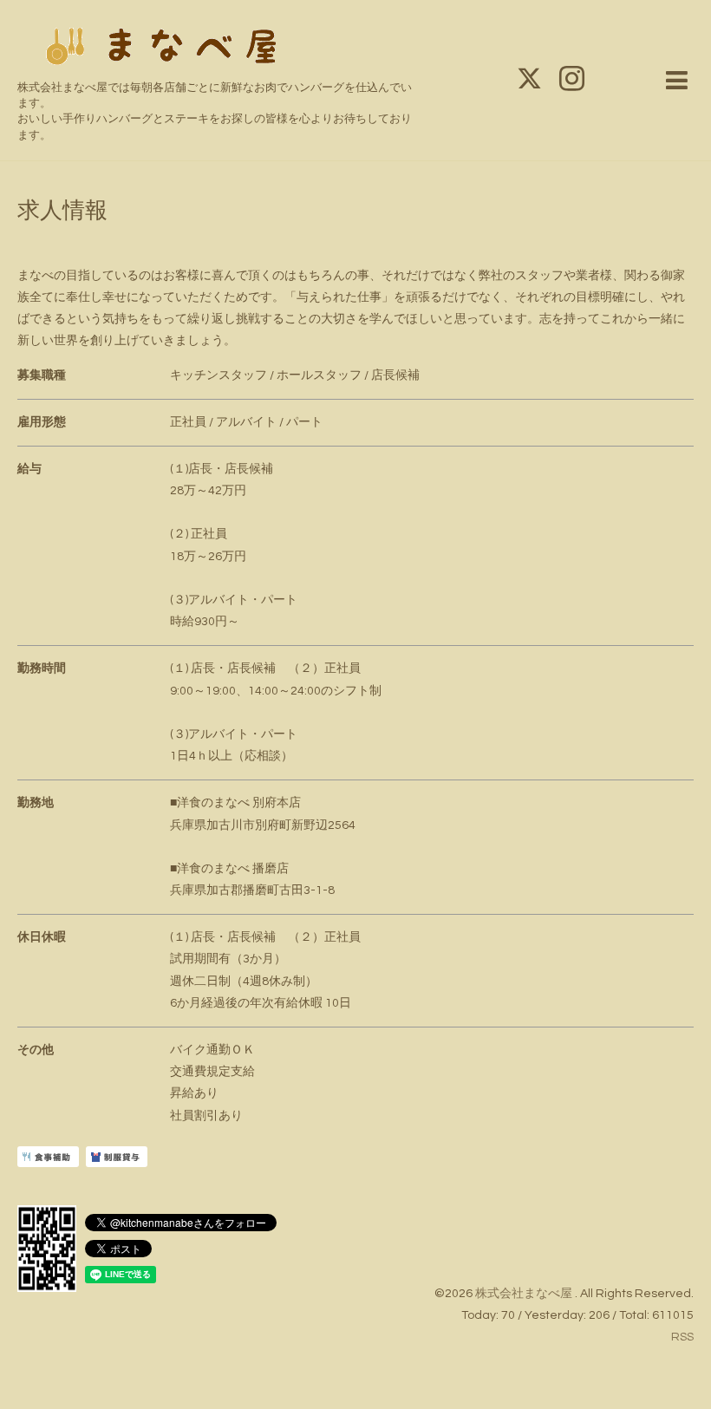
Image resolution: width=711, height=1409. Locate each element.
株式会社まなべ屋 (525, 1294)
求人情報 (62, 210)
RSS (682, 1337)
